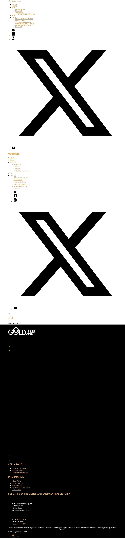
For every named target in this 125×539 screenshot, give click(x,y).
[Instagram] (13, 39)
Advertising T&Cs (18, 485)
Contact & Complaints (19, 468)
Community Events (23, 22)
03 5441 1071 (21, 520)
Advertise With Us (18, 471)
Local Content (16, 490)
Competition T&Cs (18, 483)
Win (13, 16)
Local (14, 17)
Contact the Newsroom (25, 14)
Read (13, 8)
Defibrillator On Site (23, 25)
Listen (14, 4)
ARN (13, 535)
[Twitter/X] (64, 145)
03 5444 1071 (21, 524)
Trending (19, 12)
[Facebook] (13, 35)
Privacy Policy (16, 481)
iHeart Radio (15, 537)
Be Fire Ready (20, 20)
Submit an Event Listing (25, 24)
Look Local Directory (24, 19)
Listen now (12, 154)
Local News (20, 9)
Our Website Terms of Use (21, 488)
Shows (14, 6)
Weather (18, 11)
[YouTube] (13, 149)
